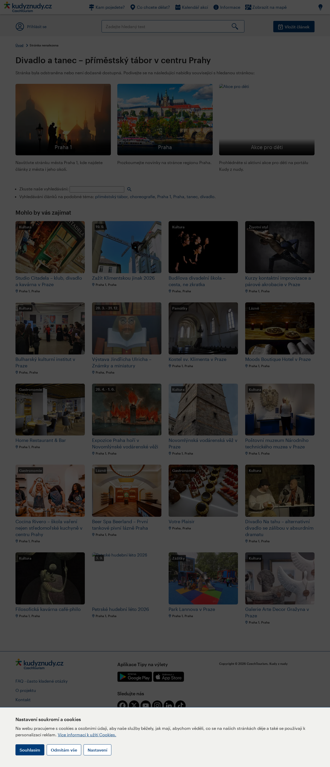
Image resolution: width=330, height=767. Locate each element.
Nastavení (97, 749)
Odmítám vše (64, 749)
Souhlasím (30, 749)
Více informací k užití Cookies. (87, 734)
